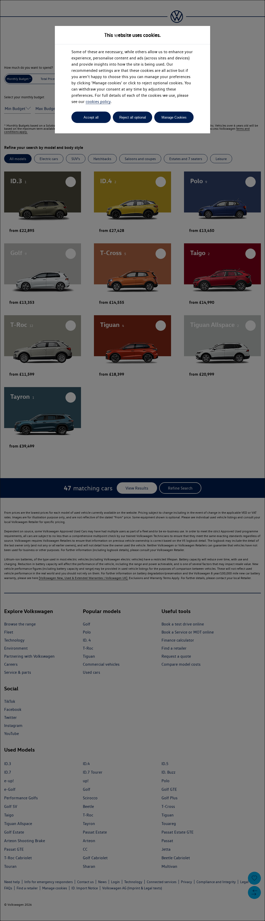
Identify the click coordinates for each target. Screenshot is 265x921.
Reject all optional (132, 117)
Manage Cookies (174, 117)
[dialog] (132, 460)
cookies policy (98, 101)
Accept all (91, 117)
